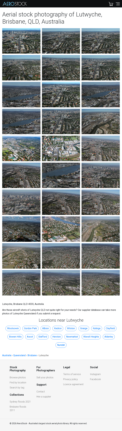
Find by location (18, 382)
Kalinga (96, 328)
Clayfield (110, 328)
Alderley (108, 336)
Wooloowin (13, 328)
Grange (83, 328)
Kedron (58, 328)
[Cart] (111, 3)
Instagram (95, 374)
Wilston (71, 328)
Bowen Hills (15, 336)
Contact (40, 391)
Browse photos (18, 377)
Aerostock (14, 4)
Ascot (30, 336)
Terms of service (72, 374)
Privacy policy (70, 379)
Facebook (95, 379)
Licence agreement (73, 384)
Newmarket (72, 336)
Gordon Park (30, 328)
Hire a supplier (43, 396)
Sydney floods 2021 (20, 401)
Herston (56, 336)
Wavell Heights (91, 336)
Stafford (42, 336)
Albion (45, 328)
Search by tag (17, 387)
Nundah (61, 345)
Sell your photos (44, 377)
